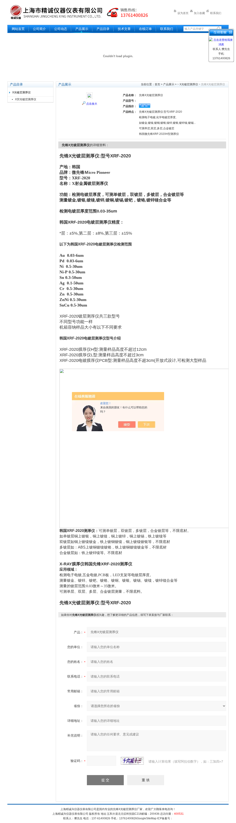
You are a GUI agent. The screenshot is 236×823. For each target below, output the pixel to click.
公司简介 (39, 29)
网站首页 (18, 29)
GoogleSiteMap (146, 818)
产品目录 (103, 29)
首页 (157, 84)
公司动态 (60, 29)
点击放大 (91, 103)
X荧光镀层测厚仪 (25, 99)
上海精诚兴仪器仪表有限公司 (82, 12)
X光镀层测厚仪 (21, 92)
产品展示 (81, 29)
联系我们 (215, 13)
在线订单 (145, 29)
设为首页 (183, 13)
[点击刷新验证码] (132, 761)
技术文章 (124, 29)
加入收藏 (199, 13)
